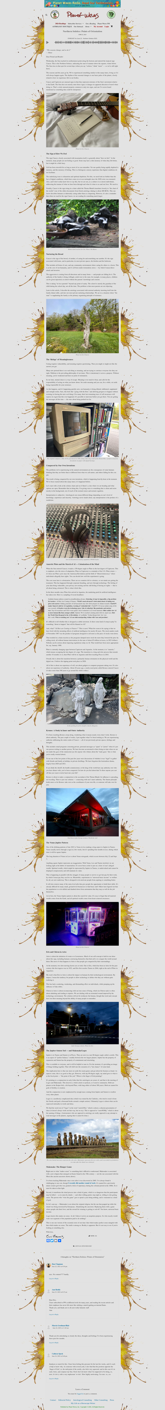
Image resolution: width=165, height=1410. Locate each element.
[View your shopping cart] (112, 26)
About (87, 26)
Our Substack (78, 26)
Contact (53, 1400)
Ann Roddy (56, 1289)
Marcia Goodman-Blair (60, 1325)
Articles (78, 1246)
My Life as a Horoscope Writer (83, 1403)
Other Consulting (101, 1400)
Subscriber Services (75, 23)
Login (107, 26)
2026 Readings (60, 23)
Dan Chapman (57, 1264)
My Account (98, 26)
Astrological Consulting (82, 1400)
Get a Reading (91, 23)
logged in (80, 1393)
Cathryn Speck (57, 1353)
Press (112, 1400)
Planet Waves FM (104, 23)
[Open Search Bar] (46, 15)
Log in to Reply (54, 1278)
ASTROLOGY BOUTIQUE (62, 26)
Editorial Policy (64, 1400)
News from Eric (87, 1246)
